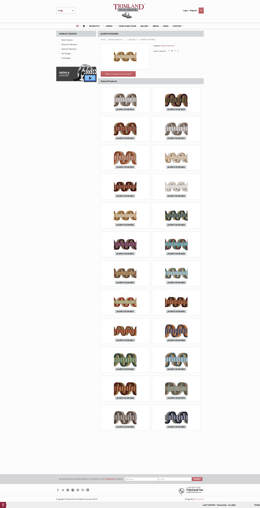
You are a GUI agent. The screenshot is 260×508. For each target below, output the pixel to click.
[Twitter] (62, 489)
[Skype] (82, 489)
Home (103, 39)
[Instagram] (72, 489)
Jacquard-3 (133, 39)
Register (193, 10)
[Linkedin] (87, 489)
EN (60, 11)
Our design (66, 53)
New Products (67, 40)
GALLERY (64, 74)
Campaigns (66, 58)
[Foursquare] (77, 489)
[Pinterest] (67, 489)
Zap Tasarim (199, 499)
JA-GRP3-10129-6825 (147, 39)
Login (185, 10)
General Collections (69, 44)
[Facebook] (57, 489)
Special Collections (69, 49)
